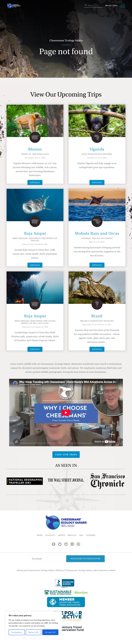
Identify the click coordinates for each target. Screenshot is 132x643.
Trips (40, 535)
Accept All (50, 632)
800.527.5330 (111, 5)
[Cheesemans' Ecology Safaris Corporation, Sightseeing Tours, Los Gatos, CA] (64, 583)
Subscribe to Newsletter (85, 559)
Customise (16, 632)
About (61, 535)
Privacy (72, 535)
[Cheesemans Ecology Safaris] (14, 5)
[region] (33, 624)
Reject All (33, 632)
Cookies (90, 535)
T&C (81, 535)
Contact (50, 535)
